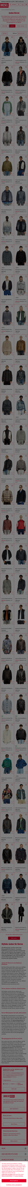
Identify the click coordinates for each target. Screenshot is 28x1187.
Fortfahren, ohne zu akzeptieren (14, 1184)
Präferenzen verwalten (7, 1174)
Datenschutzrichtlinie (7, 1175)
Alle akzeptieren (14, 1180)
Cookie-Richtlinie (19, 1175)
